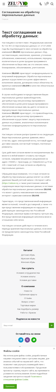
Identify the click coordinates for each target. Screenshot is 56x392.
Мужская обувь (28, 258)
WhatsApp (33, 340)
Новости (28, 291)
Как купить (28, 268)
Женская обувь (28, 262)
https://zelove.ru (10, 183)
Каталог (28, 250)
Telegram (20, 340)
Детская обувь (28, 255)
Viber (27, 340)
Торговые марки (28, 305)
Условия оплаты (28, 276)
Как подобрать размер (28, 309)
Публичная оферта (28, 294)
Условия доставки (28, 280)
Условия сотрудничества (28, 273)
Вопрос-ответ (28, 301)
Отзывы (28, 298)
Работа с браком (28, 312)
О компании (28, 286)
